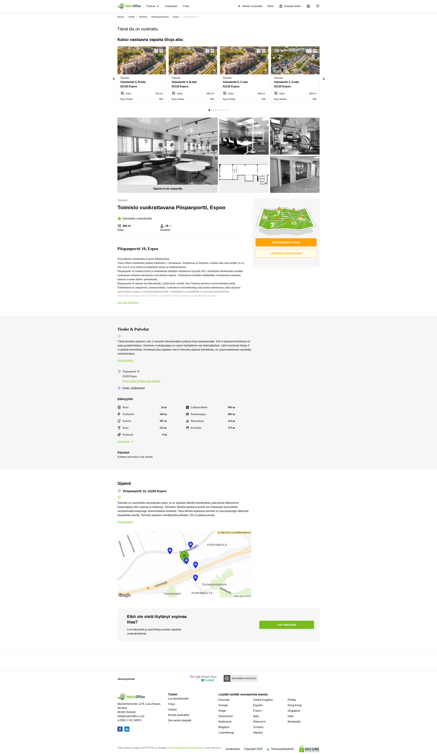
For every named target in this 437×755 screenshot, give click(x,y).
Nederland (224, 721)
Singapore (294, 710)
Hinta (270, 6)
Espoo (176, 17)
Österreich (259, 721)
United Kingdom (263, 699)
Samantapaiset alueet (286, 242)
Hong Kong (294, 705)
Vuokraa (150, 6)
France (257, 710)
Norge (222, 710)
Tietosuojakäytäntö (178, 747)
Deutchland (225, 716)
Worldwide (294, 721)
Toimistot (143, 17)
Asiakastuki (171, 6)
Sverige (223, 705)
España (258, 705)
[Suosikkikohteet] (318, 6)
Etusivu (120, 17)
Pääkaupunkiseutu (160, 17)
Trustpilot (122, 661)
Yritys (186, 6)
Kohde (132, 17)
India (291, 716)
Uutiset (172, 709)
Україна (258, 732)
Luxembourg (226, 732)
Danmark (224, 699)
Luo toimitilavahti (178, 698)
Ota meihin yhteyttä (179, 720)
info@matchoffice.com (130, 716)
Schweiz (258, 727)
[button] (155, 51)
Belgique (223, 727)
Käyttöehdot (197, 747)
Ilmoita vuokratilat (252, 6)
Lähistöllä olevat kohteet (286, 253)
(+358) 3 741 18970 (129, 720)
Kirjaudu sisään (292, 6)
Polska (292, 699)
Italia (256, 716)
